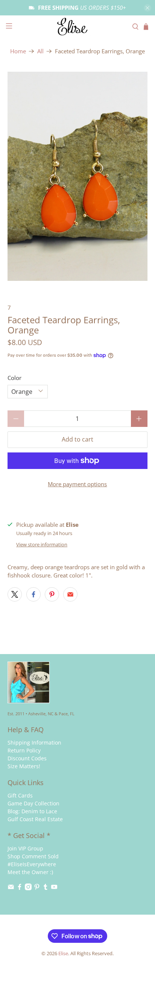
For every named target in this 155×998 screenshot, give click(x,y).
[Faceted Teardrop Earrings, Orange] (77, 176)
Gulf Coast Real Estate (35, 819)
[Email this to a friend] (70, 594)
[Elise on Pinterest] (36, 888)
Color (14, 377)
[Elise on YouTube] (54, 888)
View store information (41, 544)
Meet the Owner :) (30, 872)
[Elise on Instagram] (28, 888)
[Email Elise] (11, 888)
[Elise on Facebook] (19, 888)
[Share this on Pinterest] (52, 594)
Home (18, 51)
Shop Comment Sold (33, 856)
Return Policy (24, 750)
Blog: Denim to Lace (32, 811)
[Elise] (77, 26)
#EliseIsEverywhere (32, 864)
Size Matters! (24, 766)
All (40, 51)
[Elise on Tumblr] (45, 888)
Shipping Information (34, 742)
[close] (147, 8)
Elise (63, 953)
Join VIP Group (25, 848)
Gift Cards (20, 795)
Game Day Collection (33, 803)
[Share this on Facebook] (33, 594)
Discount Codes (27, 758)
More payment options (77, 484)
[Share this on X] (15, 594)
